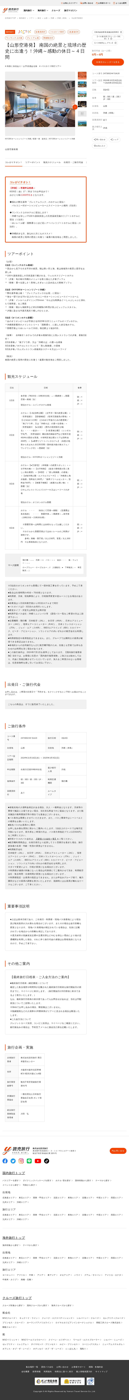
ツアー (31, 18)
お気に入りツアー (70, 3)
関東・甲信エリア (41, 1198)
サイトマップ (101, 1371)
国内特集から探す (83, 1180)
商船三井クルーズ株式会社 (108, 1322)
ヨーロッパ (8, 1275)
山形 (46, 18)
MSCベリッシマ (10, 1340)
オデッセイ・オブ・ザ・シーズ (47, 1349)
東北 (39, 18)
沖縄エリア (22, 1202)
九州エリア (8, 1202)
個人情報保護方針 (84, 1371)
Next (75, 107)
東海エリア (73, 1198)
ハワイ (77, 1275)
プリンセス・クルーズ (13, 1322)
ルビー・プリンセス (69, 1344)
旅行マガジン (70, 10)
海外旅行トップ (14, 1237)
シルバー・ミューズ (113, 1340)
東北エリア (24, 1198)
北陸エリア (59, 1198)
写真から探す (29, 1185)
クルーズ (56, 10)
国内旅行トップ (14, 1173)
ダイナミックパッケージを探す (37, 1180)
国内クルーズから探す (37, 1305)
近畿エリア (87, 1198)
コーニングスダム (90, 1344)
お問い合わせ (88, 3)
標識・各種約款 (96, 1367)
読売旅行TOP (10, 18)
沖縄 (52, 18)
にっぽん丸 (71, 1349)
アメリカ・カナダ (113, 1275)
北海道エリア (9, 1198)
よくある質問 (121, 3)
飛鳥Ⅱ (83, 1349)
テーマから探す (102, 1180)
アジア (40, 1275)
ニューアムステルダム (112, 1344)
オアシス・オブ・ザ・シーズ (16, 1349)
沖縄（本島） (62, 18)
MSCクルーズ (9, 1318)
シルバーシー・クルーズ (88, 1318)
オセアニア (65, 1275)
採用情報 (37, 1371)
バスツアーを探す (11, 1180)
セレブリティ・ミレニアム (15, 1344)
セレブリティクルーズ (113, 1318)
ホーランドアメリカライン (39, 1322)
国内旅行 (28, 10)
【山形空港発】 (77, 18)
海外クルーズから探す (61, 1305)
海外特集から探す (11, 1245)
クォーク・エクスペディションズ (57, 1318)
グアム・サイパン (92, 1275)
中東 (31, 1275)
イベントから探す (11, 1185)
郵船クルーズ (9, 1327)
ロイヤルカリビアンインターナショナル (74, 1322)
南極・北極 (26, 1279)
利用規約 (48, 1371)
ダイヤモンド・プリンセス (43, 1344)
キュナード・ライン (29, 1318)
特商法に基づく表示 (64, 1371)
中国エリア (101, 1198)
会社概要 (25, 1371)
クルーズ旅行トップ (17, 1298)
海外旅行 (42, 10)
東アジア (52, 1275)
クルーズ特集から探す (13, 1305)
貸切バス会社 (47, 1367)
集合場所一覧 (32, 1367)
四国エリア (116, 1198)
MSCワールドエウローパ (33, 1340)
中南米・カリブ (10, 1279)
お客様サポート (104, 3)
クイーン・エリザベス (59, 1340)
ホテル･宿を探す (63, 1180)
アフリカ (21, 1275)
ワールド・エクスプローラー (86, 1340)
